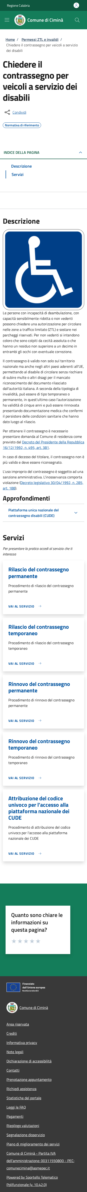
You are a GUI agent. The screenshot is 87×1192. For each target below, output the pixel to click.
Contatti (12, 1070)
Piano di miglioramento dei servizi (33, 1144)
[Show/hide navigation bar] (7, 20)
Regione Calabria (18, 5)
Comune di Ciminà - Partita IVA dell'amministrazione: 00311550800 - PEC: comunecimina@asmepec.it (40, 1160)
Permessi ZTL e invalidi (40, 39)
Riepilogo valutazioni (22, 1125)
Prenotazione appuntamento (29, 1079)
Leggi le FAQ (16, 1107)
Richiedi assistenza (21, 1088)
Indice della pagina (21, 152)
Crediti (11, 1033)
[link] (26, 606)
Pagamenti (14, 1116)
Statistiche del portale (23, 1098)
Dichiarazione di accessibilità (29, 1061)
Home (10, 39)
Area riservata (17, 1024)
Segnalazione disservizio (25, 1135)
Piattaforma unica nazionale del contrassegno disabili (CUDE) (33, 512)
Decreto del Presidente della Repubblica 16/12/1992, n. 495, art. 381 (43, 444)
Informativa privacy (21, 1042)
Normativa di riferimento (22, 124)
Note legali (14, 1052)
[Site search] (77, 20)
